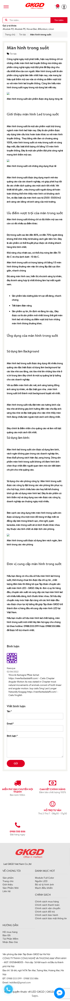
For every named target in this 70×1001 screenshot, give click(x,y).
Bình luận (12, 735)
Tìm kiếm (59, 20)
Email (10, 723)
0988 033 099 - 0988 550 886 (22, 978)
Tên (9, 711)
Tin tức (13, 53)
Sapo (35, 995)
